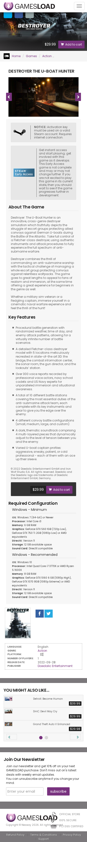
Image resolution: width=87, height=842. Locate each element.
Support (43, 839)
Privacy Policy (72, 835)
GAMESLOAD (29, 6)
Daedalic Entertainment (55, 666)
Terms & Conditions (43, 835)
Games (31, 56)
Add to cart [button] (73, 44)
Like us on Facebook (40, 614)
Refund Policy (15, 835)
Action (47, 56)
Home (16, 56)
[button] (11, 737)
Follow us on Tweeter (48, 614)
